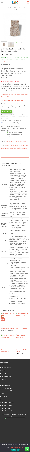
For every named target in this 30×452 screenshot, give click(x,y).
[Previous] (3, 26)
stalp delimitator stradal (10, 148)
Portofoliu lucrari (6, 367)
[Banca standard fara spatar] (22, 341)
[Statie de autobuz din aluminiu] (22, 319)
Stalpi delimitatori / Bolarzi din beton (14, 141)
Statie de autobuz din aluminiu (21, 329)
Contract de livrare (7, 388)
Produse (4, 379)
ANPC (3, 393)
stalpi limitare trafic (23, 145)
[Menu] (2, 2)
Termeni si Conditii (7, 391)
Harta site (4, 396)
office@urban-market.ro (7, 61)
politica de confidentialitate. (17, 447)
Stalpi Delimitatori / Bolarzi (11, 143)
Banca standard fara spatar (22, 350)
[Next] (26, 26)
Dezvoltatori (16, 145)
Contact (4, 370)
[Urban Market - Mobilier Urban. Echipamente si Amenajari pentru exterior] (15, 2)
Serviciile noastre (6, 376)
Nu (18, 449)
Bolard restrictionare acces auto (12, 150)
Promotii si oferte (6, 382)
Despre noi (4, 365)
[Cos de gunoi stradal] (7, 319)
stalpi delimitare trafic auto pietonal (9, 147)
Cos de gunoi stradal (7, 328)
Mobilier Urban (13, 7)
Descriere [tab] (4, 159)
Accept (13, 449)
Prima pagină (6, 7)
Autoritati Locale (9, 145)
